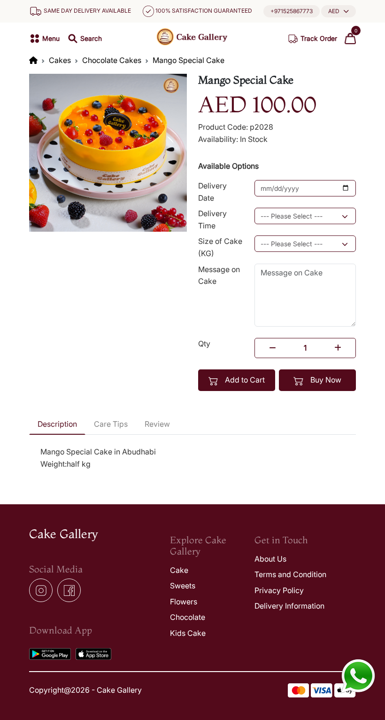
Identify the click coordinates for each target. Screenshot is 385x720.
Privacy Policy (279, 590)
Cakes (60, 60)
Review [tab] (157, 424)
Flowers (183, 601)
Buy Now (324, 379)
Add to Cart (244, 379)
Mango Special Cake (188, 60)
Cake (179, 570)
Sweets (182, 585)
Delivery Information (289, 605)
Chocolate (187, 617)
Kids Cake (188, 633)
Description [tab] (57, 424)
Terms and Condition (290, 574)
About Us (270, 558)
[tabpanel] (192, 458)
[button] (338, 11)
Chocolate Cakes (111, 60)
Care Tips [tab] (111, 424)
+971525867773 (291, 11)
